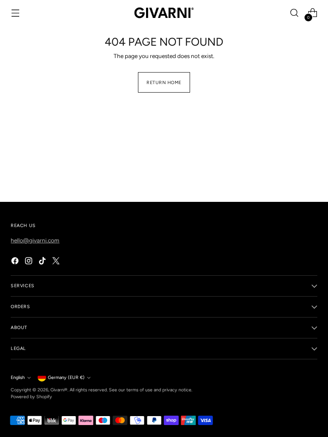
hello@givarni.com (35, 240)
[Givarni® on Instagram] (29, 262)
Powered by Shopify (31, 396)
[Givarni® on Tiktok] (43, 262)
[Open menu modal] (15, 13)
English (18, 377)
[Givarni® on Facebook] (16, 262)
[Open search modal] (294, 13)
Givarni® (58, 390)
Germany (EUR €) (66, 377)
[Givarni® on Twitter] (57, 262)
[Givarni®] (164, 13)
